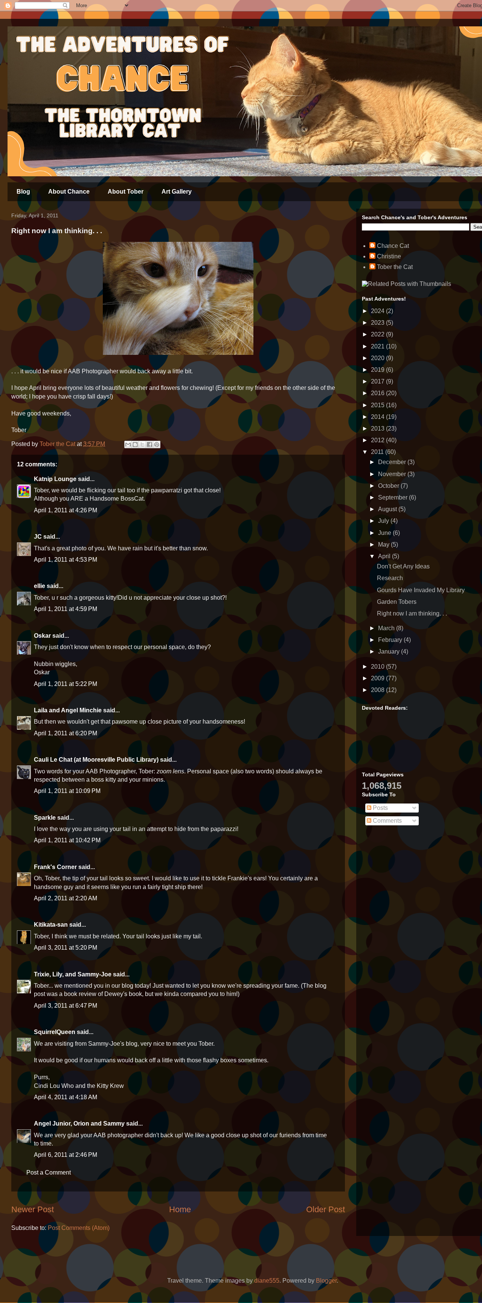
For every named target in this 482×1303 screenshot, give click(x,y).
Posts (379, 808)
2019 (378, 370)
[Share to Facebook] (149, 444)
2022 (378, 334)
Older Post (325, 1209)
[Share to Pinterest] (156, 444)
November (392, 474)
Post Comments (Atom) (79, 1228)
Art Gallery (177, 191)
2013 (378, 428)
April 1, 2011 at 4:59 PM (65, 609)
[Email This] (128, 444)
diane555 (266, 1280)
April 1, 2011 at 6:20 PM (65, 733)
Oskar (42, 635)
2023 (378, 322)
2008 (378, 690)
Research (390, 578)
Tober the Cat (395, 267)
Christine (389, 256)
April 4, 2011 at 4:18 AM (65, 1097)
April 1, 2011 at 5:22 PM (65, 684)
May (384, 544)
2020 (378, 358)
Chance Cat (393, 246)
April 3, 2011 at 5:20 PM (65, 947)
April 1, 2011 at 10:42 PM (67, 840)
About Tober (125, 191)
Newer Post (32, 1209)
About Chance (69, 191)
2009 (378, 678)
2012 (378, 440)
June (385, 533)
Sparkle (45, 817)
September (393, 497)
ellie (39, 586)
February (391, 640)
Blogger (326, 1280)
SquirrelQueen (54, 1032)
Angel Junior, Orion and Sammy (79, 1123)
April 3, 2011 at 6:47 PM (65, 1005)
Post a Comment (48, 1172)
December (392, 462)
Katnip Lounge (55, 479)
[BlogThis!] (135, 444)
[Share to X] (142, 444)
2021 (378, 346)
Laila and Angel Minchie (68, 710)
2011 (378, 452)
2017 (378, 381)
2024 (378, 311)
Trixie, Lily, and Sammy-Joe (72, 974)
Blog (23, 191)
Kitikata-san (51, 924)
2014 (378, 417)
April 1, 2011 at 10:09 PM (67, 791)
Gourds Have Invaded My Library (421, 590)
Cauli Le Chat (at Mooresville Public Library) (96, 759)
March (387, 628)
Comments (386, 820)
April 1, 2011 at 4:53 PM (65, 559)
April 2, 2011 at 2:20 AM (65, 898)
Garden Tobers (396, 602)
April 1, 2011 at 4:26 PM (65, 510)
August (388, 509)
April (385, 556)
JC (38, 536)
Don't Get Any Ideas (403, 566)
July (384, 521)
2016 (378, 393)
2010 (378, 666)
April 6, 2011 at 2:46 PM (65, 1155)
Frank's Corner (55, 867)
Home (180, 1209)
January (389, 651)
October (389, 486)
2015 (378, 405)
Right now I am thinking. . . (412, 613)
